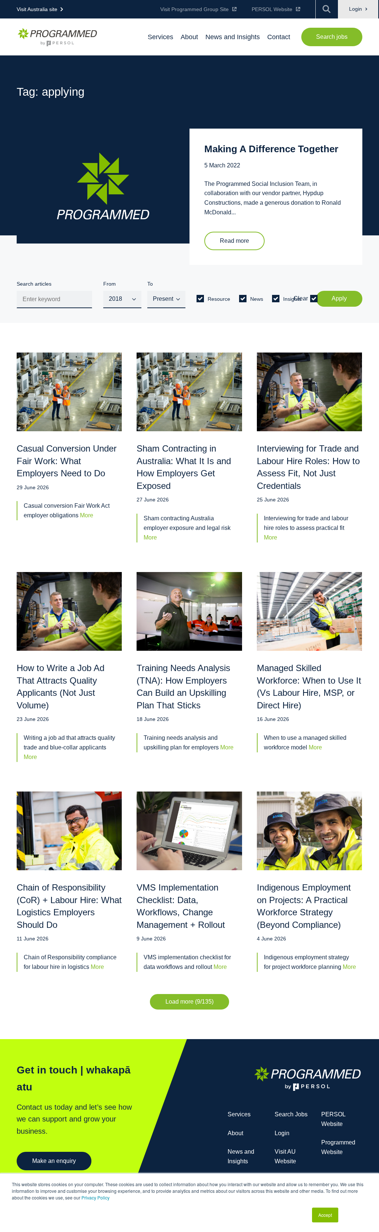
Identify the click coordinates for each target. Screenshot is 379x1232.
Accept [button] (325, 1215)
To (150, 284)
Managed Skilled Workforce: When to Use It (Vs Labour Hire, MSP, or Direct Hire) (309, 686)
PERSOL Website (272, 9)
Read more (234, 241)
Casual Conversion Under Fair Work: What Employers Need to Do (67, 460)
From (109, 284)
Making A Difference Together (271, 148)
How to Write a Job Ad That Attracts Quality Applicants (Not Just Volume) (60, 686)
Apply (339, 298)
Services (239, 1114)
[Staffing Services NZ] (57, 37)
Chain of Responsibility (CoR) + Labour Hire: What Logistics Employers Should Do (69, 906)
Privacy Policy (95, 1197)
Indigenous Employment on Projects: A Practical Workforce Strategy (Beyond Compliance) (304, 906)
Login (356, 9)
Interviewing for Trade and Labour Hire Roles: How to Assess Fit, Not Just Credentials (308, 467)
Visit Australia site (37, 9)
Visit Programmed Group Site (194, 9)
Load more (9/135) (189, 1001)
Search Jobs (291, 1114)
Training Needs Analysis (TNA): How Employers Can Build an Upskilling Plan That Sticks (183, 686)
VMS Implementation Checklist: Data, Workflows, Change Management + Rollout (181, 906)
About (235, 1133)
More (86, 515)
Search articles (34, 284)
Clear (301, 298)
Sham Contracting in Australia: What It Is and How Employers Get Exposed (184, 467)
